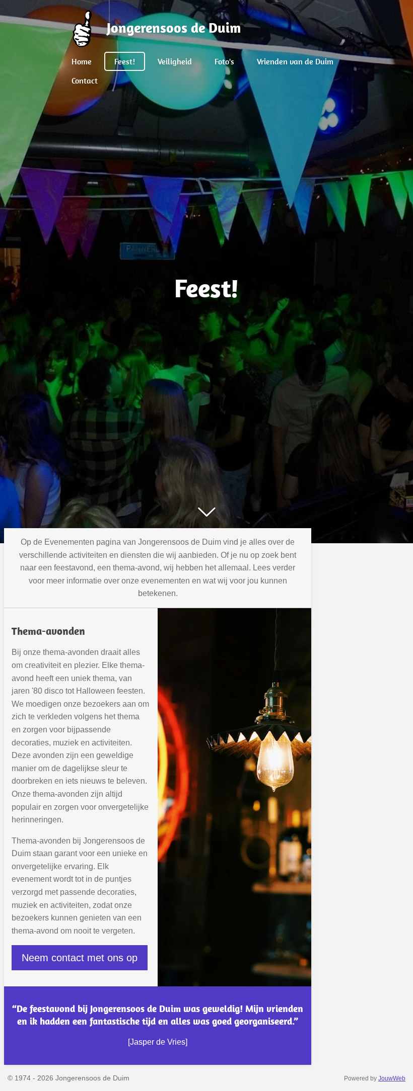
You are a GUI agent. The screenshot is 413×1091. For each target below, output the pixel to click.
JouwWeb (391, 1078)
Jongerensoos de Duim (174, 27)
